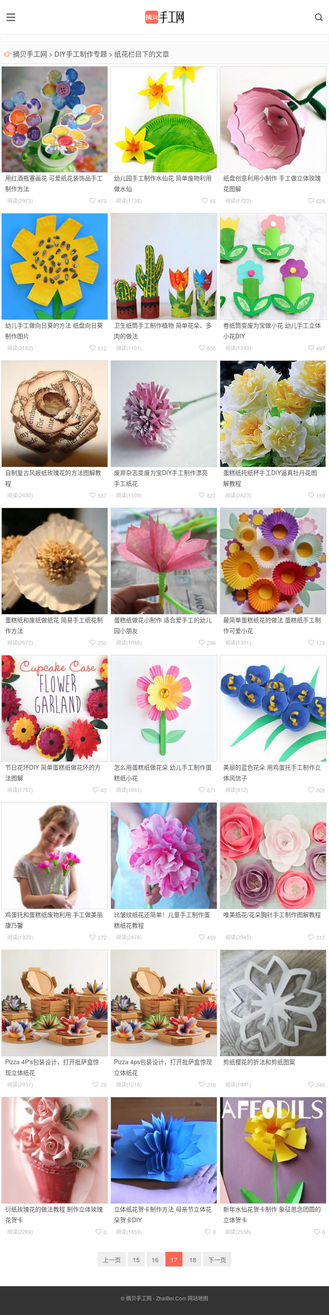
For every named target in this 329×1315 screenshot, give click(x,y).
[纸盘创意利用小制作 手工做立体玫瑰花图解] (273, 118)
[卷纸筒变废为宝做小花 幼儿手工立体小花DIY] (273, 266)
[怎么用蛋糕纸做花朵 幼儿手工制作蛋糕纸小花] (164, 707)
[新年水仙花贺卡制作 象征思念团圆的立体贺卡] (273, 1149)
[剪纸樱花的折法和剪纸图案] (273, 1002)
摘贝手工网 (30, 54)
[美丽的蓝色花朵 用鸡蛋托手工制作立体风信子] (273, 707)
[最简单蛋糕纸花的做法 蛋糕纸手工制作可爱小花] (273, 560)
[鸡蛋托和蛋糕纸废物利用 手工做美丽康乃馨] (54, 854)
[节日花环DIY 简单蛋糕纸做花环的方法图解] (54, 707)
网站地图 (198, 1298)
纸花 (121, 54)
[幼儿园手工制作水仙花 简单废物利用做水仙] (164, 118)
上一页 (112, 1259)
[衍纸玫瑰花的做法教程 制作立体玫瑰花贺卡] (54, 1149)
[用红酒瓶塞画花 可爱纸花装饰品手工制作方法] (54, 118)
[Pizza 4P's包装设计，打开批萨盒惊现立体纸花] (54, 1002)
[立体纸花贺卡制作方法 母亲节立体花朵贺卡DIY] (164, 1149)
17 (173, 1259)
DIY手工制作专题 (80, 54)
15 (136, 1259)
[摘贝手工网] (164, 17)
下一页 (217, 1259)
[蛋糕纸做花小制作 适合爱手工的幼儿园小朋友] (164, 560)
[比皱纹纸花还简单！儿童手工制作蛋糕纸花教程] (164, 854)
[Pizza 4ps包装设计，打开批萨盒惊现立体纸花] (164, 1002)
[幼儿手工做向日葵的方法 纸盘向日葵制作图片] (54, 266)
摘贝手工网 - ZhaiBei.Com (156, 1298)
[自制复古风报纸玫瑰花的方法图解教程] (54, 412)
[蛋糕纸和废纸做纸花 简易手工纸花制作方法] (54, 560)
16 (155, 1259)
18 (192, 1259)
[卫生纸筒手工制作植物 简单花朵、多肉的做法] (164, 266)
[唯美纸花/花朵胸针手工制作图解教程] (273, 854)
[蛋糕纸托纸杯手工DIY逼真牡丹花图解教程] (273, 412)
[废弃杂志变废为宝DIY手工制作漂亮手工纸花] (164, 412)
